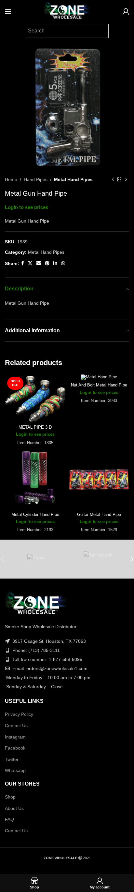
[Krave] (36, 559)
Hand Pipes (35, 179)
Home (11, 179)
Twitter (12, 759)
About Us (14, 808)
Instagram (15, 736)
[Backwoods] (98, 559)
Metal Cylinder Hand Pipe (35, 514)
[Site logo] (67, 11)
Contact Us (16, 725)
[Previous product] (113, 179)
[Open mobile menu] (8, 11)
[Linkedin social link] (55, 263)
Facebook (15, 748)
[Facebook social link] (22, 263)
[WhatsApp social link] (63, 263)
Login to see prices (26, 207)
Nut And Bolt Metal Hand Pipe (99, 385)
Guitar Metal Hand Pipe (99, 514)
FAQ (9, 819)
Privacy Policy (19, 714)
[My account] (125, 11)
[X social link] (30, 263)
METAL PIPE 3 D (35, 427)
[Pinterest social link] (47, 263)
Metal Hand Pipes (73, 179)
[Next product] (126, 179)
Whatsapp (15, 770)
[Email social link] (38, 263)
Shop (10, 797)
